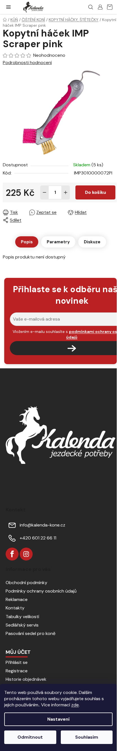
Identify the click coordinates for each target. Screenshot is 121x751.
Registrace (17, 671)
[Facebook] (12, 554)
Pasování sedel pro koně (30, 633)
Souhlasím (86, 737)
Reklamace (17, 599)
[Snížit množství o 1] (44, 192)
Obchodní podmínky (26, 583)
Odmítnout (30, 737)
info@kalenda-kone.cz (42, 525)
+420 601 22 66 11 (38, 538)
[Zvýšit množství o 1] (65, 192)
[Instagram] (26, 554)
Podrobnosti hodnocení (27, 62)
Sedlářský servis (22, 625)
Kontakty (15, 608)
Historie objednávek (26, 679)
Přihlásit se (17, 662)
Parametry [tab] (58, 242)
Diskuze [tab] (92, 242)
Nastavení (58, 719)
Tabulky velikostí (22, 617)
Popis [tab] (27, 242)
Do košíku (95, 192)
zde (75, 705)
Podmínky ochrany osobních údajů (41, 591)
